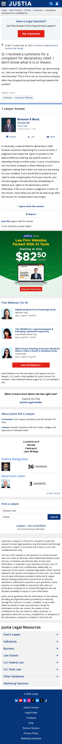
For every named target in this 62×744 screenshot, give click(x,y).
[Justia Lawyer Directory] (45, 700)
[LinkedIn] (16, 700)
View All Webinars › (31, 365)
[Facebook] (25, 700)
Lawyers (5, 427)
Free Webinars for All (14, 302)
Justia (4, 10)
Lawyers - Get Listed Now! (31, 525)
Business (8, 648)
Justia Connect (31, 707)
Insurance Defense (24, 97)
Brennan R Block (28, 119)
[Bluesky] (37, 700)
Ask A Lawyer (16, 10)
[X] (41, 700)
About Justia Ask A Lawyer (18, 413)
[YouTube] (20, 700)
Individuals (10, 641)
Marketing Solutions (15, 683)
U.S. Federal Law (13, 662)
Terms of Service (31, 728)
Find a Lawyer (10, 504)
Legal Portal (31, 712)
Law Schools (10, 655)
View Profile (22, 126)
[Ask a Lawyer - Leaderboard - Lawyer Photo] (5, 466)
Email (52, 137)
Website (12, 137)
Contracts (37, 10)
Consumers (7, 419)
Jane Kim (6, 221)
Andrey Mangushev (14, 459)
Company (31, 718)
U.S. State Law (12, 669)
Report (32, 214)
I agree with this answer (31, 206)
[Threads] (33, 700)
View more (54, 493)
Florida (27, 10)
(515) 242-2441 (23, 122)
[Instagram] (29, 700)
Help (31, 723)
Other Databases (13, 676)
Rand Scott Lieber (13, 476)
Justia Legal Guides (31, 402)
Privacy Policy (31, 733)
